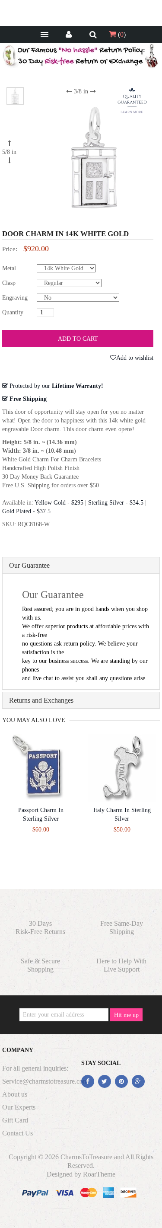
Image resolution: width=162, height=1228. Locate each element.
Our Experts (18, 1107)
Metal (9, 268)
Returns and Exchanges (41, 700)
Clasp (9, 283)
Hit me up (126, 1015)
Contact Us (17, 1133)
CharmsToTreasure (86, 1157)
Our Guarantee (29, 565)
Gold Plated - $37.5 (26, 511)
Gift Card (15, 1120)
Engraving (15, 297)
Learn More (132, 112)
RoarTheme (99, 1174)
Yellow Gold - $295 (59, 502)
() (121, 34)
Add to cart (78, 339)
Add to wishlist (134, 358)
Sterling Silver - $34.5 (115, 502)
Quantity (12, 312)
